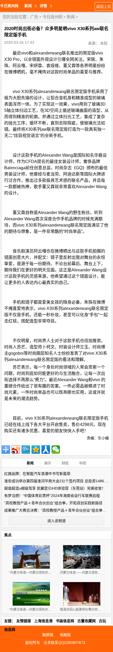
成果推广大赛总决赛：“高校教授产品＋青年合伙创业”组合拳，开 (57, 510)
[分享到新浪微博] (16, 449)
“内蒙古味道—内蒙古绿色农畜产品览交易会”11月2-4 (46, 572)
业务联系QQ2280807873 (64, 642)
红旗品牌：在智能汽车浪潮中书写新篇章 (37, 474)
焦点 (8, 535)
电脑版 (65, 635)
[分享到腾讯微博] (26, 449)
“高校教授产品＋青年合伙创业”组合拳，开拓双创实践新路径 (53, 503)
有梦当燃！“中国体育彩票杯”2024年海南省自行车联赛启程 (52, 496)
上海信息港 (43, 621)
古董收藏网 (86, 621)
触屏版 (47, 635)
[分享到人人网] (46, 449)
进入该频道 (56, 521)
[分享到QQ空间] (36, 449)
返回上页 (103, 6)
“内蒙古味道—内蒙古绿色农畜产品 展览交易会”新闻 (45, 609)
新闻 (71, 17)
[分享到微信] (56, 449)
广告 (34, 17)
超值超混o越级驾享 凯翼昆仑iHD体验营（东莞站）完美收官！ (54, 488)
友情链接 (23, 621)
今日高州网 (9, 6)
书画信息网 (65, 621)
